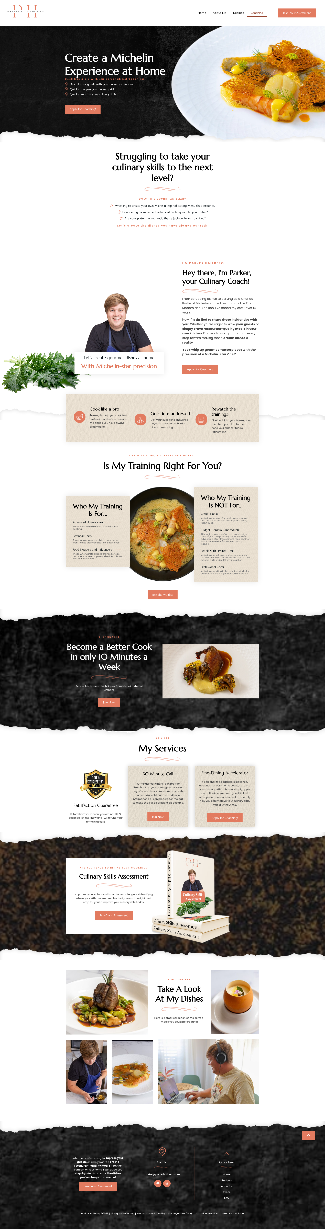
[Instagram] (166, 1183)
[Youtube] (157, 1183)
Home (202, 12)
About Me (219, 12)
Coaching (257, 12)
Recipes (238, 12)
